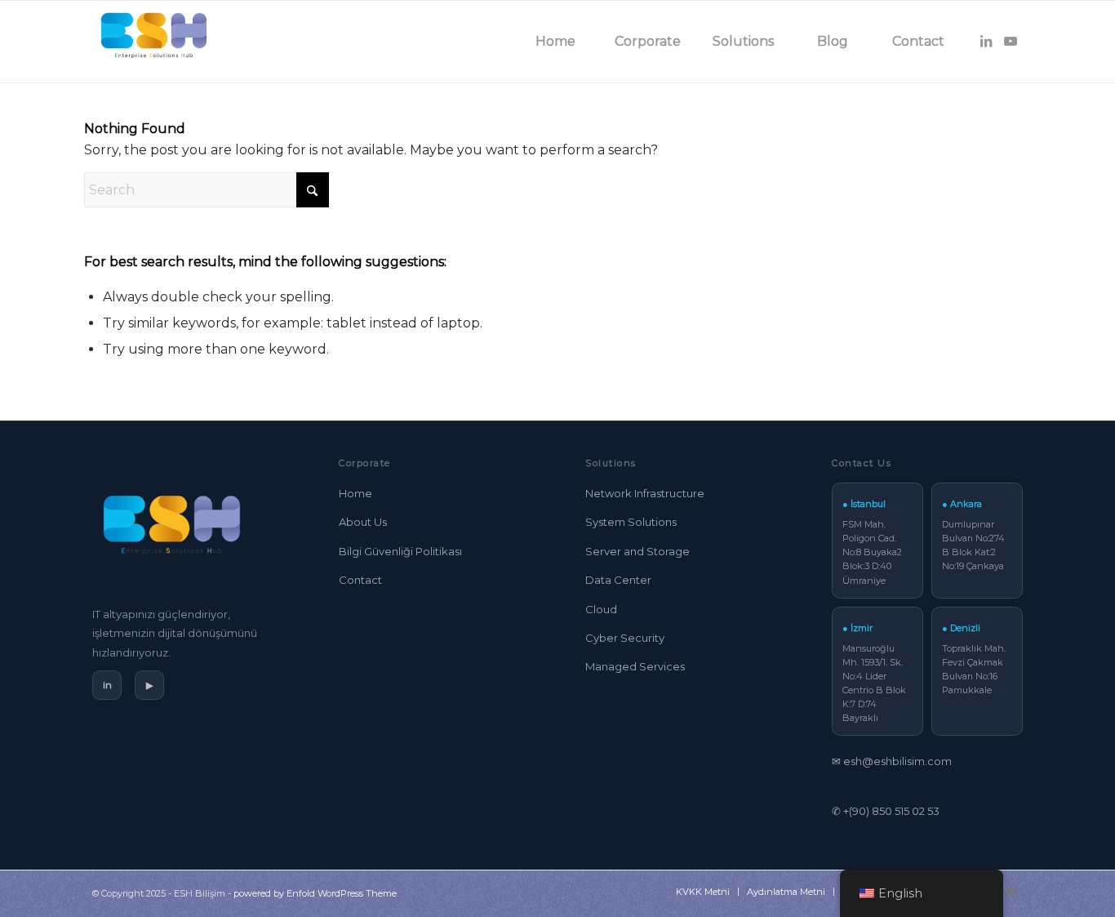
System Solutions (631, 521)
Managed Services (635, 666)
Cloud (601, 609)
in (107, 685)
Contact (360, 579)
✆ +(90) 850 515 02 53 (886, 810)
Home (355, 493)
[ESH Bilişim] (153, 41)
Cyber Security (624, 637)
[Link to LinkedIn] (986, 41)
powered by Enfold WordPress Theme (315, 893)
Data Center (618, 579)
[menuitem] (556, 41)
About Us (363, 521)
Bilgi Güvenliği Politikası (400, 551)
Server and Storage (637, 551)
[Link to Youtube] (1010, 41)
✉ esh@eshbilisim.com (892, 761)
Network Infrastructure (644, 493)
